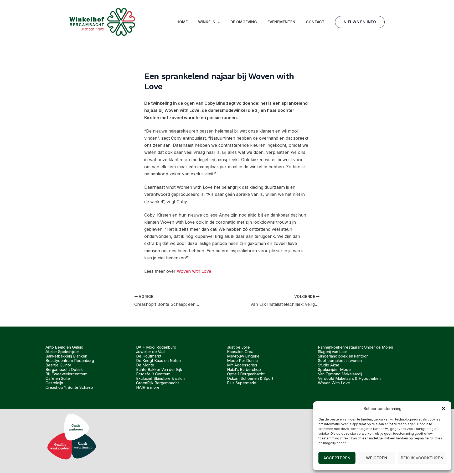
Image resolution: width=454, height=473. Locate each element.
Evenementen (281, 22)
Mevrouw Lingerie (243, 356)
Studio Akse (328, 364)
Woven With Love (334, 382)
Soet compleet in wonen (340, 360)
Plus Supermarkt (241, 382)
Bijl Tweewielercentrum (66, 373)
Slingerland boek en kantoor (343, 356)
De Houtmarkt (148, 356)
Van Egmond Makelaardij (340, 373)
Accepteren (336, 457)
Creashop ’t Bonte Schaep (69, 387)
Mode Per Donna (242, 360)
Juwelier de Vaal (150, 351)
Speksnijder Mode (334, 369)
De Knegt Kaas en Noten (158, 360)
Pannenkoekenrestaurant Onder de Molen (355, 347)
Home (182, 22)
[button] (443, 408)
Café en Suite (57, 378)
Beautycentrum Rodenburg (69, 360)
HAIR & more (147, 387)
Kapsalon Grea (240, 351)
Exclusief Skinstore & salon (160, 378)
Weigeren (376, 457)
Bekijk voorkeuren (422, 457)
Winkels (206, 22)
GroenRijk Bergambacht (157, 382)
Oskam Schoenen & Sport (250, 378)
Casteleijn (54, 382)
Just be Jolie (238, 347)
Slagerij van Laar (332, 351)
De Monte (145, 364)
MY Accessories (242, 364)
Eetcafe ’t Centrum (153, 373)
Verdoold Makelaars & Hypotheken (349, 378)
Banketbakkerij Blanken (66, 356)
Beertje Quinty (58, 364)
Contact (315, 22)
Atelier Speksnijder (62, 351)
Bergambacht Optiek (64, 369)
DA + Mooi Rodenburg (156, 347)
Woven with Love (194, 271)
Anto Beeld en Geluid (64, 347)
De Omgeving (243, 22)
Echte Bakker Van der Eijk (159, 369)
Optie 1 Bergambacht (246, 373)
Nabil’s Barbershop (244, 369)
